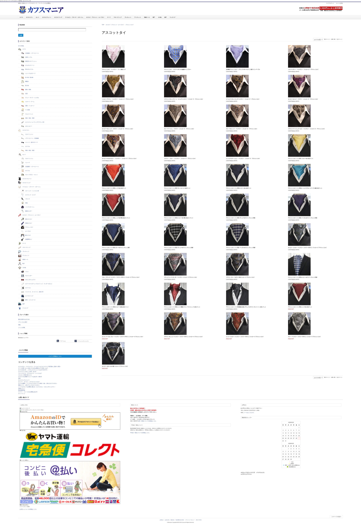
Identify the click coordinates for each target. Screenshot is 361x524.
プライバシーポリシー (190, 519)
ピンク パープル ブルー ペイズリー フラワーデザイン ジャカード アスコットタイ (122, 336)
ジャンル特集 (21, 327)
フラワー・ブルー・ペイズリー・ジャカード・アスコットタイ (180, 158)
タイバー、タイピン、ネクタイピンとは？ (29, 381)
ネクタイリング (58, 17)
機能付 (27, 81)
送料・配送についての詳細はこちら (147, 421)
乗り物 (27, 85)
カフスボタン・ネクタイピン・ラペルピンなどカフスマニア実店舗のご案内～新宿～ (39, 366)
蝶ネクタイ (28, 235)
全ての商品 (21, 46)
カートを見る (339, 3)
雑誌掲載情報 (21, 390)
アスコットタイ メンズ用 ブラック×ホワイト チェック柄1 (240, 218)
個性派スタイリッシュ (31, 61)
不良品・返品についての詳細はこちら (139, 432)
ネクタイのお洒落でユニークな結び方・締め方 (30, 376)
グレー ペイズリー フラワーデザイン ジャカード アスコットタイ (304, 336)
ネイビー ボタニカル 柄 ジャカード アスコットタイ (115, 366)
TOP (103, 24)
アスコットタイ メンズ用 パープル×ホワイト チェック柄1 (302, 218)
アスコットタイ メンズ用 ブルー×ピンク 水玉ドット (177, 188)
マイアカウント (330, 3)
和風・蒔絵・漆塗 (29, 118)
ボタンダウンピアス (30, 279)
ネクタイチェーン (46, 17)
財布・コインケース (30, 300)
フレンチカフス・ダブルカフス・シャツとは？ (30, 373)
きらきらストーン (29, 65)
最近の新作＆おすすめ (24, 319)
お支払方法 (167, 519)
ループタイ (28, 231)
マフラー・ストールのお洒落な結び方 (27, 392)
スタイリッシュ (29, 134)
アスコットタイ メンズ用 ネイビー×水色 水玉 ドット (115, 307)
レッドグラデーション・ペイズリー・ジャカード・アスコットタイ (243, 158)
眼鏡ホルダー (28, 211)
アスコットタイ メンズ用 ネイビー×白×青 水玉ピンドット (178, 218)
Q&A (19, 378)
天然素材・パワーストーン (32, 53)
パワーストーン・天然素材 (32, 138)
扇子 (165, 17)
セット (37, 17)
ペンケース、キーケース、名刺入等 (34, 291)
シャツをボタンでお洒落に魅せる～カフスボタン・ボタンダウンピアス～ (36, 386)
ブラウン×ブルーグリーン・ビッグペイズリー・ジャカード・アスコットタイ (183, 99)
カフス (21, 17)
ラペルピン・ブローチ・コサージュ (74, 17)
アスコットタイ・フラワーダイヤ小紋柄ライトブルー (177, 69)
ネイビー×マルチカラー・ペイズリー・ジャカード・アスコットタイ (119, 158)
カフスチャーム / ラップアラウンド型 (34, 122)
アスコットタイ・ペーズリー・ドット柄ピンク (114, 69)
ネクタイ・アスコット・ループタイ (95, 17)
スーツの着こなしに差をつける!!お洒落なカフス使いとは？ (33, 368)
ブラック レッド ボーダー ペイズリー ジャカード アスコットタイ (180, 277)
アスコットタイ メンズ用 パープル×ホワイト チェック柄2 (240, 247)
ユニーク (27, 162)
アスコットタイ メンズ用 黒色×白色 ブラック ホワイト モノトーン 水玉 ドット (246, 307)
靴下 (154, 17)
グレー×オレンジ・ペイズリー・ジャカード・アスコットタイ (241, 128)
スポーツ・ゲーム (29, 101)
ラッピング (172, 17)
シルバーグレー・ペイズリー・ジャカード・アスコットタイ (303, 69)
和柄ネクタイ (28, 223)
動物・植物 (28, 89)
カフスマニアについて (24, 380)
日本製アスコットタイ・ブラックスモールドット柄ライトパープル (243, 69)
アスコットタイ (130, 24)
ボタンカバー (28, 126)
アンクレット (137, 17)
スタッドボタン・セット (31, 174)
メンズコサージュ (29, 207)
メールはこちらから (249, 412)
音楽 (26, 93)
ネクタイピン (29, 17)
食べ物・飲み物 (29, 77)
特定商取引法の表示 (180, 519)
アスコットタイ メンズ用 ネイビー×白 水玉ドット (238, 188)
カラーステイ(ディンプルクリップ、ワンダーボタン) (38, 283)
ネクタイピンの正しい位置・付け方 (27, 371)
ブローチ (27, 199)
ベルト (27, 271)
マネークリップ (118, 17)
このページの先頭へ (336, 516)
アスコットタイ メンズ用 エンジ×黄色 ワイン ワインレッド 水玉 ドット (182, 307)
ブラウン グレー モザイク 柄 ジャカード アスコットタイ (240, 277)
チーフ (109, 17)
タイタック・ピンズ (30, 195)
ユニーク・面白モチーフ (31, 142)
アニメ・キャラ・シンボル (32, 97)
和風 (26, 203)
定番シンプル (28, 57)
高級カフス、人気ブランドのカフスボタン (29, 385)
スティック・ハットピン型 (32, 190)
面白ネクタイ (28, 219)
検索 (20, 35)
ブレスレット (128, 17)
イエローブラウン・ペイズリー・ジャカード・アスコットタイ (118, 99)
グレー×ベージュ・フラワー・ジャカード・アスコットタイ (179, 128)
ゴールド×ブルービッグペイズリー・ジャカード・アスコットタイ (242, 99)
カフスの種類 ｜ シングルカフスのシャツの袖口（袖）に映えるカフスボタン (37, 383)
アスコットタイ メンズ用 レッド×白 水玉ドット (114, 188)
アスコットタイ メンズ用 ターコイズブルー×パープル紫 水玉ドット (305, 188)
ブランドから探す (22, 322)
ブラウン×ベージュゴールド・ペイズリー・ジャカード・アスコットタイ (306, 128)
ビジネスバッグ (29, 296)
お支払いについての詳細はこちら (28, 509)
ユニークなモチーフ (30, 73)
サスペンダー (28, 275)
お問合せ (161, 519)
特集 (19, 324)
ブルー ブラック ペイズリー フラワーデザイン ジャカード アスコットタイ (121, 277)
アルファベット (29, 114)
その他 (159, 17)
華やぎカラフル (29, 69)
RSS (197, 519)
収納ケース (147, 17)
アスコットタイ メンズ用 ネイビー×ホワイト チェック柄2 (302, 277)
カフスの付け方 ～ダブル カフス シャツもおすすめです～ (33, 370)
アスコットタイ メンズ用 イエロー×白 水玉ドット (300, 158)
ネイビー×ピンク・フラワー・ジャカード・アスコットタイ (303, 99)
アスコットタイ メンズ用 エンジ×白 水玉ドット (300, 307)
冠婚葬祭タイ (28, 239)
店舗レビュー (21, 388)
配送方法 (172, 519)
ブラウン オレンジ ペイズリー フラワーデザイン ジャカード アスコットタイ (183, 336)
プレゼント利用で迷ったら (25, 375)
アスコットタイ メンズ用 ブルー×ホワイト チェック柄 (115, 247)
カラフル (27, 146)
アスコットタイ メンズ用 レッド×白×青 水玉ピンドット (116, 218)
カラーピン (28, 287)
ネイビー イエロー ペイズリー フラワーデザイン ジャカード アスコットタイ (307, 247)
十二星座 (27, 109)
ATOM (200, 519)
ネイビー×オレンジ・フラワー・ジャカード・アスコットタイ (117, 128)
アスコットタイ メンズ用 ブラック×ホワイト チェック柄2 (178, 247)
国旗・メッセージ (29, 105)
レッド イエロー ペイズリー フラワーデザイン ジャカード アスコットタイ (245, 336)
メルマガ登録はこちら (55, 356)
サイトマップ (21, 393)
